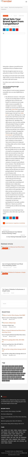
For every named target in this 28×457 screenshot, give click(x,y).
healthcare (4, 371)
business (11, 223)
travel (23, 378)
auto (3, 366)
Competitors (16, 223)
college (16, 366)
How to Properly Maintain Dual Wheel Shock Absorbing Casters (12, 264)
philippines (4, 377)
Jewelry (18, 373)
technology (16, 378)
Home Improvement (15, 371)
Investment (13, 373)
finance (22, 367)
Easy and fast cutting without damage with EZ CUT (14, 353)
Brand (6, 223)
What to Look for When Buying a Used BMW (12, 317)
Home (2, 7)
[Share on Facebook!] (4, 29)
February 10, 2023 (7, 267)
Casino (13, 366)
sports (9, 378)
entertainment (10, 367)
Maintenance (10, 375)
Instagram (4, 373)
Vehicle (3, 380)
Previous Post (6, 230)
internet (8, 373)
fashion (18, 367)
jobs (21, 373)
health (21, 369)
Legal (3, 375)
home (8, 371)
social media (14, 109)
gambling (13, 369)
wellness (7, 380)
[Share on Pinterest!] (17, 29)
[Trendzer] (6, 2)
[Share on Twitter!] (7, 29)
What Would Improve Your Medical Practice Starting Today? (12, 232)
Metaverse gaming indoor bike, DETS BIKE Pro (12, 344)
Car (10, 366)
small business (18, 377)
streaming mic (9, 135)
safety (9, 377)
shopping (13, 377)
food (7, 369)
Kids (24, 373)
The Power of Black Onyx (8, 325)
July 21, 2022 (6, 292)
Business (6, 7)
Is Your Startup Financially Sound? (16, 237)
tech (12, 378)
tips (20, 378)
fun (10, 369)
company (21, 366)
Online (22, 375)
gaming (17, 369)
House (21, 371)
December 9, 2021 (15, 26)
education (4, 367)
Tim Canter (6, 26)
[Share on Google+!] (10, 29)
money (19, 375)
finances (4, 369)
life (6, 375)
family (15, 367)
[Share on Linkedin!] (14, 29)
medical (15, 375)
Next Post (23, 235)
